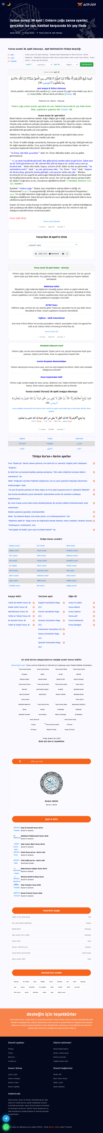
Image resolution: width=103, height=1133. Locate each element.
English (22, 438)
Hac (15, 987)
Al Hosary (33, 729)
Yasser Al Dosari (70, 729)
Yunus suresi (30, 33)
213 (33, 421)
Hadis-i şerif (58, 1082)
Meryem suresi (72, 555)
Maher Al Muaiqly (60, 714)
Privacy (10, 1049)
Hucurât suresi (42, 570)
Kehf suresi (41, 555)
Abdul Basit (42, 694)
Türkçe (49, 438)
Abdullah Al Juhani (24, 714)
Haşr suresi (13, 580)
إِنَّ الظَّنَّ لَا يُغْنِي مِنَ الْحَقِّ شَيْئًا (51, 398)
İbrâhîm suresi (72, 550)
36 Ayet (51, 429)
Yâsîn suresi (41, 565)
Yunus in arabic (75, 603)
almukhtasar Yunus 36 (18, 612)
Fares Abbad (42, 714)
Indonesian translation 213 (50, 629)
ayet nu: (56, 64)
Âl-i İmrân (41, 545)
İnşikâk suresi (14, 585)
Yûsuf (51, 981)
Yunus (69, 94)
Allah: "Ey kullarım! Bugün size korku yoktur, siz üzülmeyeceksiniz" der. (39, 516)
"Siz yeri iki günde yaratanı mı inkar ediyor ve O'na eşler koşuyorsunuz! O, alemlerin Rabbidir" (49, 490)
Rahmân (35, 992)
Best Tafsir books (60, 1078)
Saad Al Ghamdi (79, 679)
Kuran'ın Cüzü (13, 1082)
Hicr (67, 981)
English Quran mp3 (60, 1061)
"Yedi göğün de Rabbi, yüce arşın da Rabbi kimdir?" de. (32, 530)
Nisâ (35, 981)
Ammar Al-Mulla (60, 694)
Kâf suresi (70, 570)
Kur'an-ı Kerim (54, 1127)
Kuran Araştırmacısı (60, 1049)
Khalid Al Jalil (61, 679)
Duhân (60, 987)
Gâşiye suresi (72, 585)
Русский (22, 443)
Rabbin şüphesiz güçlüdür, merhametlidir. (26, 512)
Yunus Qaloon (74, 612)
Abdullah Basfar (79, 694)
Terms (10, 1053)
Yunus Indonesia (75, 620)
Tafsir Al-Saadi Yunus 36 (19, 625)
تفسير (22, 448)
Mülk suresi (41, 580)
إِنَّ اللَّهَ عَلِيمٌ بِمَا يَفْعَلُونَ (24, 398)
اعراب (79, 448)
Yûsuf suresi (41, 550)
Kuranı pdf (57, 1074)
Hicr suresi (13, 555)
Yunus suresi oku (51, 331)
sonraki (60, 227)
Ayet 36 (51, 227)
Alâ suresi (40, 585)
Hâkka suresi (71, 580)
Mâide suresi (14, 550)
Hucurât (77, 987)
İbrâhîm (59, 981)
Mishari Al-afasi (51, 729)
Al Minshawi (78, 714)
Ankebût (32, 987)
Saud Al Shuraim (24, 694)
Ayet (12, 54)
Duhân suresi (72, 565)
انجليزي (50, 448)
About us (11, 1057)
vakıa (44, 992)
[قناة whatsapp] (6, 1126)
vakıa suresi (71, 575)
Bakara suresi (14, 545)
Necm (27, 992)
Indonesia (79, 438)
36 (56, 421)
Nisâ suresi (71, 545)
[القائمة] (3, 4)
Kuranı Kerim (15, 33)
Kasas (23, 987)
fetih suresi (13, 570)
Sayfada (13, 61)
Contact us (12, 1061)
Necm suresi (14, 575)
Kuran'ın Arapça (14, 1078)
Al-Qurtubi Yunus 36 (17, 620)
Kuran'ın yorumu (59, 1057)
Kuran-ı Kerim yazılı (60, 1053)
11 (46, 421)
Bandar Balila (42, 679)
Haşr (52, 992)
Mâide (43, 981)
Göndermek (87, 64)
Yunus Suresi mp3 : (18, 665)
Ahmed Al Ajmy (24, 679)
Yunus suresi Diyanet (51, 221)
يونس (46, 82)
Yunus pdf (72, 616)
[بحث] (20, 761)
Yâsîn (52, 987)
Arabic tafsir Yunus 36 (17, 607)
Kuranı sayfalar (13, 1086)
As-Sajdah (13, 565)
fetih (68, 987)
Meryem (83, 981)
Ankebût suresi (72, 560)
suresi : (28, 64)
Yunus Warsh (74, 607)
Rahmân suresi (43, 575)
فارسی (79, 443)
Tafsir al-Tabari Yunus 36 (19, 616)
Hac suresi (13, 560)
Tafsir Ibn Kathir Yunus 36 (19, 603)
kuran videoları (59, 1086)
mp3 (12, 58)
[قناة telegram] (6, 1118)
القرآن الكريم (12, 1074)
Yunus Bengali (74, 625)
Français (50, 443)
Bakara (16, 981)
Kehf (74, 981)
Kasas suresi (42, 560)
